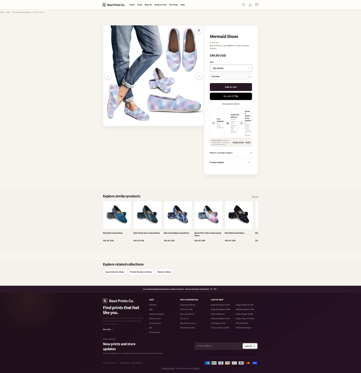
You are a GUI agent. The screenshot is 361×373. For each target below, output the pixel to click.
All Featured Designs (243, 327)
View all (255, 196)
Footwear (152, 305)
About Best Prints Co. (188, 323)
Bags (151, 309)
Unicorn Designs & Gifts (220, 327)
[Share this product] (199, 30)
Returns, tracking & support (221, 153)
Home (2, 12)
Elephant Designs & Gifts (220, 318)
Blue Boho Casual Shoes (113, 233)
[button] (139, 5)
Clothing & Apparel (156, 314)
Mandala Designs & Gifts (245, 309)
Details (248, 142)
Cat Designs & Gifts (218, 323)
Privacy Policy (124, 363)
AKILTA (196, 368)
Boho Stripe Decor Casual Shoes (146, 233)
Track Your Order (186, 309)
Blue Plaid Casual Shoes (234, 233)
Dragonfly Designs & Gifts (220, 309)
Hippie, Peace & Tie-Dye (245, 318)
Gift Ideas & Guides (187, 327)
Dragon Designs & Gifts (244, 305)
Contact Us (184, 318)
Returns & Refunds (187, 314)
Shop (8, 12)
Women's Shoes (164, 272)
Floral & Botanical (218, 314)
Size (211, 62)
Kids (150, 327)
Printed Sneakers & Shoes (21, 12)
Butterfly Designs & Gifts (220, 305)
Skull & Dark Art (242, 323)
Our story (108, 329)
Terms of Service (136, 363)
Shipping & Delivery (187, 305)
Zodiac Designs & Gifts (244, 314)
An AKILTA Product (168, 368)
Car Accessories (155, 323)
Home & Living (154, 318)
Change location (238, 142)
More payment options (231, 103)
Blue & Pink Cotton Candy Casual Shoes (207, 234)
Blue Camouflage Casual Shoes (176, 233)
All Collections (154, 332)
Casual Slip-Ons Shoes (114, 272)
